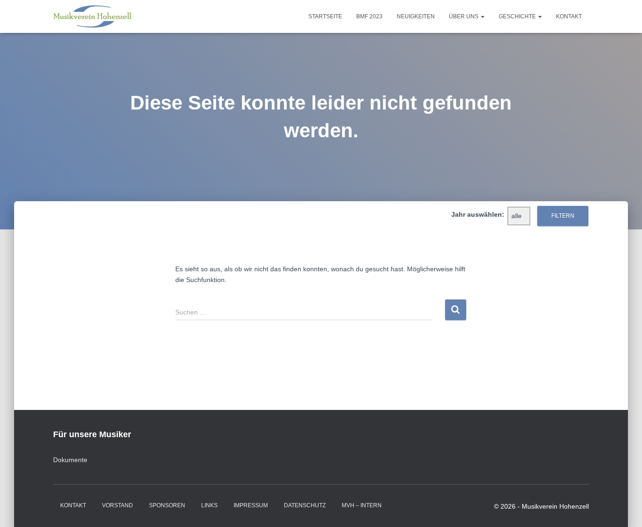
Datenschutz (305, 505)
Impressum (251, 505)
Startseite (325, 16)
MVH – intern (362, 505)
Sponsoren (167, 505)
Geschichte (518, 16)
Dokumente (70, 460)
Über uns (464, 16)
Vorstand (117, 505)
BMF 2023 (369, 16)
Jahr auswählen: (477, 214)
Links (209, 505)
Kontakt (569, 16)
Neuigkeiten (416, 16)
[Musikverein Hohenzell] (92, 16)
